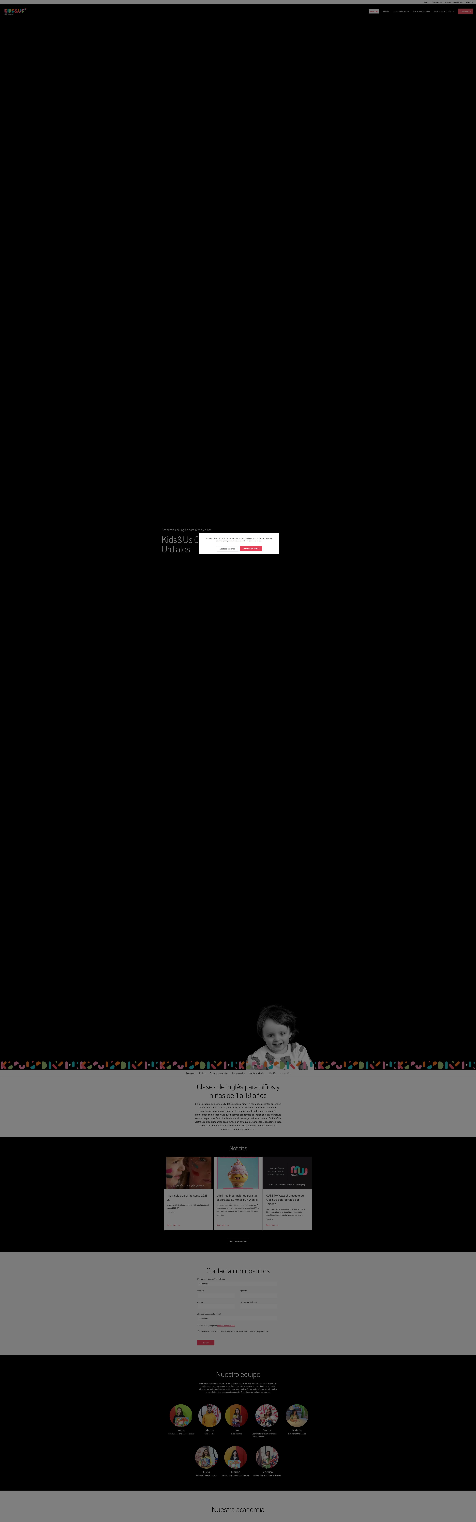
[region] (239, 543)
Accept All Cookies (250, 548)
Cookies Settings (227, 548)
